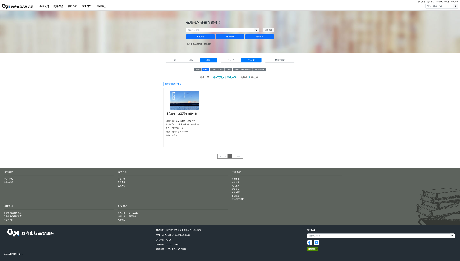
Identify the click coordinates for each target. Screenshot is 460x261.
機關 (208, 60)
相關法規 (121, 216)
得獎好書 (121, 179)
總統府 (197, 69)
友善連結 (121, 220)
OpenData (133, 213)
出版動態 (44, 6)
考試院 (228, 69)
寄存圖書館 (8, 220)
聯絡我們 (454, 2)
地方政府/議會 (259, 69)
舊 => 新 (251, 60)
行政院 (205, 69)
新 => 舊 (230, 60)
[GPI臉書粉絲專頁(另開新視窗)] (310, 242)
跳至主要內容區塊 (6, 1)
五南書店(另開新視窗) (13, 216)
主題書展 (121, 182)
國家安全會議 (246, 69)
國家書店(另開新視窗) (13, 213)
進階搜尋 (268, 30)
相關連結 (101, 6)
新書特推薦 (8, 182)
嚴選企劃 (72, 6)
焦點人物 (121, 186)
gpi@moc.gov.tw (173, 244)
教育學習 (235, 189)
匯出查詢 (281, 60)
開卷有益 (58, 6)
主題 (174, 60)
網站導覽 (421, 2)
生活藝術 (235, 182)
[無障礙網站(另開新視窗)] (312, 249)
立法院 (213, 69)
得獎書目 (133, 216)
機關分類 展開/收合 (173, 84)
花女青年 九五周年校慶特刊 (181, 113)
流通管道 (87, 6)
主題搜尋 (200, 37)
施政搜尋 (230, 37)
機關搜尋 (259, 37)
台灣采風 (235, 179)
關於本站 (430, 2)
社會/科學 (236, 192)
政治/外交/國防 (238, 199)
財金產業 (235, 196)
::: (36, 6)
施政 (191, 60)
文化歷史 (235, 186)
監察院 (236, 69)
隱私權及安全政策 (442, 2)
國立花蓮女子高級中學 (185, 121)
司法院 (220, 69)
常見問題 (121, 213)
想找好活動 (8, 179)
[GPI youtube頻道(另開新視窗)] (317, 242)
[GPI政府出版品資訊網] (17, 6)
